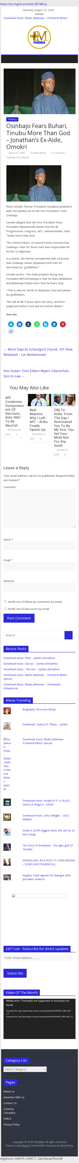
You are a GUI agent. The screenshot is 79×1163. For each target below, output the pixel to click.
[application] (39, 1019)
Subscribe (15, 973)
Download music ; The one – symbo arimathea (31, 669)
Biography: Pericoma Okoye (39, 709)
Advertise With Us (13, 1097)
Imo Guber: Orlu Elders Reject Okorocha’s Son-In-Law (36, 373)
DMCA (7, 1118)
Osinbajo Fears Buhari (17, 157)
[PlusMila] (7, 59)
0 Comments (58, 152)
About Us (9, 1091)
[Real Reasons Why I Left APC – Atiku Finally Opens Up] (39, 396)
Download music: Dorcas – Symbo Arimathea (30, 663)
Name (8, 539)
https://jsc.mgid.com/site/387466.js (23, 4)
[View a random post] (72, 59)
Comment (9, 487)
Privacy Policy (11, 1124)
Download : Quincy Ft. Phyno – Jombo (45, 724)
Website (8, 581)
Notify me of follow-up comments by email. (35, 601)
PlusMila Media (38, 152)
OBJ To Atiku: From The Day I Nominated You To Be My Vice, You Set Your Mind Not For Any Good (64, 427)
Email (7, 560)
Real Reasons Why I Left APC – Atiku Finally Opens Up (39, 420)
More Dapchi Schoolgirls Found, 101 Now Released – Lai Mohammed (38, 352)
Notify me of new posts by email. (29, 609)
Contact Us (10, 1103)
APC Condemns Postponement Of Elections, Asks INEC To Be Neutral (14, 411)
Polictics (12, 119)
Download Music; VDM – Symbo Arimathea (29, 658)
